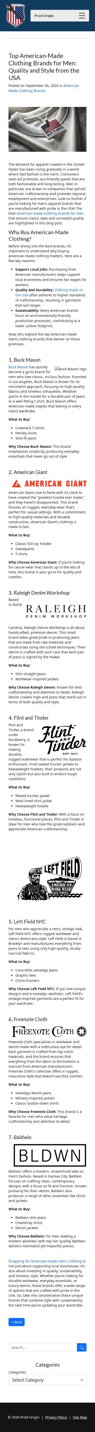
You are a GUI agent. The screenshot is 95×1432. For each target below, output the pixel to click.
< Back (16, 1322)
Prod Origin (44, 15)
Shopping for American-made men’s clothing (45, 1261)
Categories (17, 1372)
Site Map (80, 1417)
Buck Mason (18, 367)
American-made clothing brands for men (50, 213)
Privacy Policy (56, 1417)
